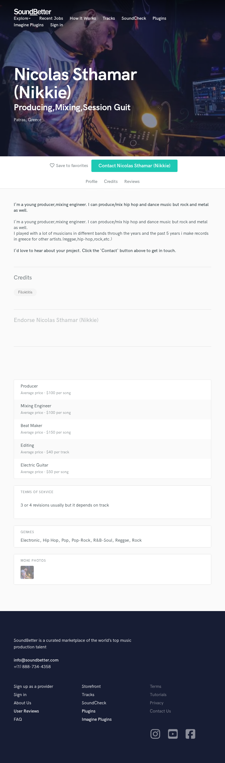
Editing (27, 445)
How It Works (83, 18)
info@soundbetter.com (36, 660)
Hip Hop (50, 540)
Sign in (56, 25)
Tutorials (158, 694)
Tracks (109, 18)
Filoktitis (25, 292)
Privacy (157, 703)
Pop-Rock (81, 540)
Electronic (30, 540)
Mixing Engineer (36, 406)
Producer (29, 386)
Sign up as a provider (33, 686)
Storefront (91, 686)
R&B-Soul (102, 540)
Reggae (122, 540)
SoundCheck (134, 18)
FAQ (18, 719)
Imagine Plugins (29, 25)
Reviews (132, 181)
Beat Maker (31, 425)
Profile (91, 181)
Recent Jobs (51, 18)
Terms (155, 686)
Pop (65, 540)
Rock (137, 540)
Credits (111, 181)
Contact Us (160, 711)
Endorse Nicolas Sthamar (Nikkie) (56, 320)
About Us (22, 703)
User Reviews (26, 711)
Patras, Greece (27, 120)
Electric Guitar (34, 465)
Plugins (159, 18)
